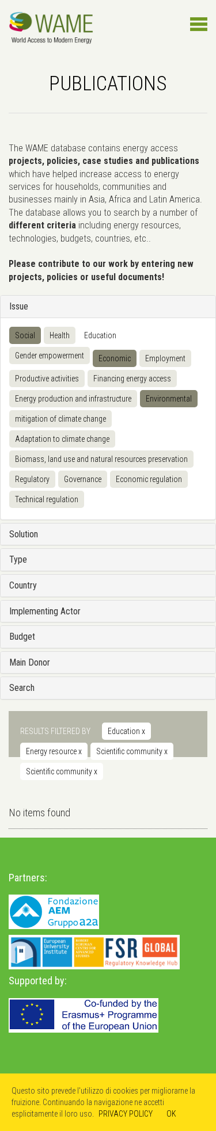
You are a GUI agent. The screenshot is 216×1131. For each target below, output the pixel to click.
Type (18, 559)
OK (171, 1113)
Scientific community (132, 751)
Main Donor (29, 662)
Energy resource (54, 751)
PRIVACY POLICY (125, 1113)
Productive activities (47, 378)
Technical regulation (46, 499)
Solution (23, 534)
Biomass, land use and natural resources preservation (101, 459)
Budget (22, 636)
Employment (165, 358)
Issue (18, 306)
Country (23, 585)
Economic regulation (149, 479)
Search (22, 687)
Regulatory (32, 479)
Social (25, 335)
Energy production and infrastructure (73, 398)
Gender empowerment (49, 355)
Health (60, 335)
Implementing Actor (45, 611)
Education (100, 335)
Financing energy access (132, 378)
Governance (82, 479)
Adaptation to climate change (62, 439)
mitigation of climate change (60, 418)
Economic (114, 358)
